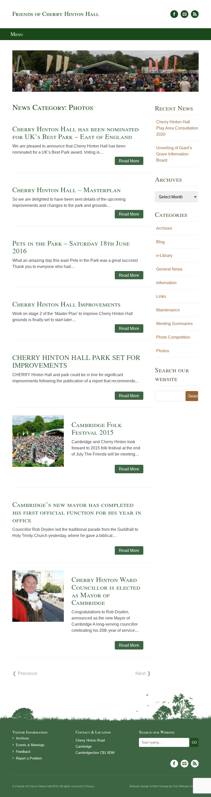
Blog (160, 241)
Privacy (89, 786)
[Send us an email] (184, 14)
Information (166, 282)
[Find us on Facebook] (174, 14)
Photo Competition (173, 337)
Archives (164, 228)
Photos (162, 350)
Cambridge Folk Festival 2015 (97, 428)
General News (169, 269)
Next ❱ (143, 673)
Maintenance (168, 310)
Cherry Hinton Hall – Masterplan (66, 189)
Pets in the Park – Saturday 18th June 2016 (71, 246)
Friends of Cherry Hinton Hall (55, 14)
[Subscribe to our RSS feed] (195, 14)
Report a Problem (29, 758)
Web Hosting (160, 786)
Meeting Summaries (174, 323)
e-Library (164, 255)
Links (161, 296)
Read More (129, 161)
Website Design (139, 786)
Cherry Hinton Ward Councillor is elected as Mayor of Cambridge (106, 590)
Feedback (23, 752)
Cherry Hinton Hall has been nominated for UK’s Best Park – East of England (75, 132)
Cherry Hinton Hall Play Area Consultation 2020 (177, 127)
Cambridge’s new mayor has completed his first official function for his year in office (76, 511)
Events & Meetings (30, 745)
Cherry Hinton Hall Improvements (66, 304)
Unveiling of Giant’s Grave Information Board (174, 153)
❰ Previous (24, 673)
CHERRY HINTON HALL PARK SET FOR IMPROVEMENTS (76, 361)
